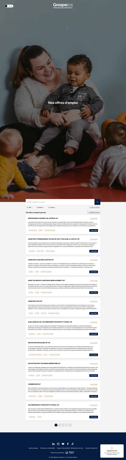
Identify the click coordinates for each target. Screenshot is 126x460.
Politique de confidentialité (47, 448)
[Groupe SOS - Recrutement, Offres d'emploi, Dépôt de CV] (63, 5)
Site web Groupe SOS (91, 448)
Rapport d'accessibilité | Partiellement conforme (70, 448)
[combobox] (61, 202)
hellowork (62, 457)
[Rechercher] (97, 202)
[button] (66, 425)
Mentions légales (33, 448)
